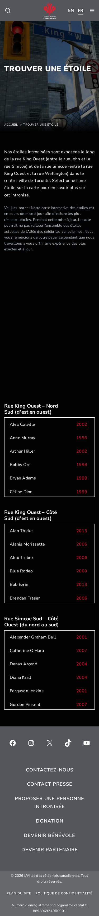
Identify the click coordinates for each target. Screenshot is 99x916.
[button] (49, 424)
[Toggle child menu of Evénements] (8, 10)
